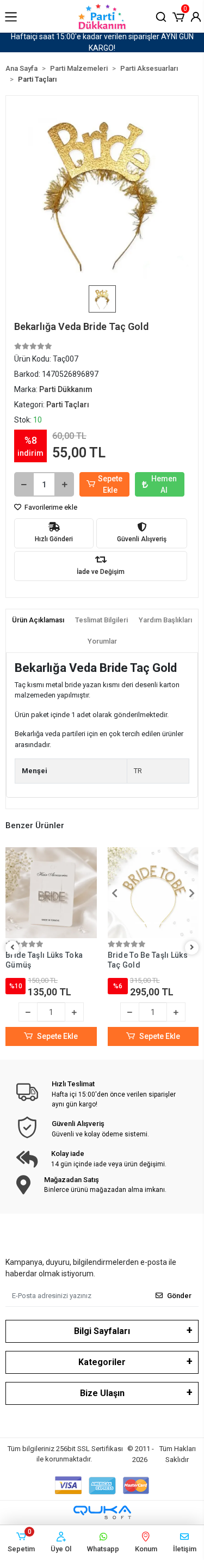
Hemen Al (164, 484)
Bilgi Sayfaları (102, 1331)
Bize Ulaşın (102, 1393)
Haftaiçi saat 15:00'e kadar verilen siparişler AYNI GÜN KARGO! (102, 42)
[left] (12, 948)
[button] (178, 15)
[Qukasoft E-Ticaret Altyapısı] (102, 1512)
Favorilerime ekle (50, 507)
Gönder (179, 1296)
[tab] (38, 620)
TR (138, 771)
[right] (192, 948)
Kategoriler (102, 1362)
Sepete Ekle (110, 484)
